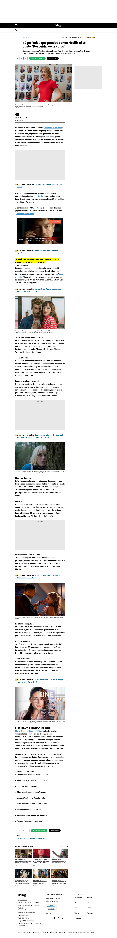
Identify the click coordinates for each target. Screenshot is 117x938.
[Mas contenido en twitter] (58, 918)
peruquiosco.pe (84, 932)
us (75, 902)
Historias (77, 918)
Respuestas (78, 897)
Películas (42, 838)
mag (92, 932)
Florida (37, 30)
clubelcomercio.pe (34, 932)
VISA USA (77, 30)
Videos (89, 897)
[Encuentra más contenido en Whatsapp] (25, 58)
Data (88, 902)
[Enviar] (16, 30)
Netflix (35, 838)
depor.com (53, 932)
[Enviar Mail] (16, 118)
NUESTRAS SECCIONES (80, 894)
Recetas (90, 913)
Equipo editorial (22, 900)
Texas (49, 30)
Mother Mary (70, 30)
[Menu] (17, 25)
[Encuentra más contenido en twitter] (21, 58)
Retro (89, 908)
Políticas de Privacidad (53, 898)
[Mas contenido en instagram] (63, 918)
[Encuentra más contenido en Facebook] (17, 58)
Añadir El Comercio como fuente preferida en (78, 37)
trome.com (62, 932)
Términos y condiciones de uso (55, 894)
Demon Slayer (84, 30)
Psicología (62, 30)
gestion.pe (45, 932)
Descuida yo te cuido (24, 838)
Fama (76, 908)
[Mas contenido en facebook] (54, 918)
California (43, 30)
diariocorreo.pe (72, 932)
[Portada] (22, 898)
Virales (76, 913)
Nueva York (55, 30)
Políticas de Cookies (52, 902)
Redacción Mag (23, 118)
